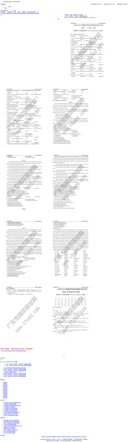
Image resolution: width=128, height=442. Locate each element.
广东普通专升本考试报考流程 (10, 411)
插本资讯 (5, 13)
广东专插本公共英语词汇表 (10, 372)
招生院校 (9, 13)
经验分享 (32, 13)
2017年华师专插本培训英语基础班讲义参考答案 (15, 367)
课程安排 (5, 397)
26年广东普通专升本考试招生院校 (12, 412)
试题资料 (23, 13)
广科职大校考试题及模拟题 (10, 424)
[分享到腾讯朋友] (11, 361)
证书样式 (5, 396)
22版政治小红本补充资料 (9, 427)
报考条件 (5, 383)
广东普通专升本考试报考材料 (10, 409)
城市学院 (24, 11)
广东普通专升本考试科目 (9, 406)
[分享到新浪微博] (4, 361)
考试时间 (5, 393)
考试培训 (37, 13)
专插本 (19, 11)
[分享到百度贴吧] (10, 361)
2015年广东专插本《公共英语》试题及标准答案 (15, 370)
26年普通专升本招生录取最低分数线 (12, 402)
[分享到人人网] (7, 361)
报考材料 (5, 390)
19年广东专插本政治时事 (9, 431)
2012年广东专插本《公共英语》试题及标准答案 (20, 365)
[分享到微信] (8, 361)
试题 (15, 11)
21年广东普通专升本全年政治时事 (12, 423)
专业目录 (14, 13)
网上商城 (28, 13)
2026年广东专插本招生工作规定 (11, 415)
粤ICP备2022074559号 (46, 439)
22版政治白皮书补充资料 (9, 428)
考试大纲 (19, 13)
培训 (10, 6)
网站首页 (44, 436)
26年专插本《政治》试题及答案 (11, 420)
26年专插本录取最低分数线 (10, 404)
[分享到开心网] (13, 361)
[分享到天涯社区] (14, 361)
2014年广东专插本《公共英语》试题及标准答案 (20, 364)
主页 (71, 14)
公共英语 (81, 14)
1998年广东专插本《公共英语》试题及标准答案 (15, 373)
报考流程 (5, 392)
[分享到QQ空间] (2, 361)
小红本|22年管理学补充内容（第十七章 (13, 425)
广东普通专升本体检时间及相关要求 (12, 405)
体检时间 (5, 385)
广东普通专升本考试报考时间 (10, 408)
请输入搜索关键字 (31, 11)
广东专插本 (10, 11)
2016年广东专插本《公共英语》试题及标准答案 (15, 369)
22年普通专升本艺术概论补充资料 (12, 421)
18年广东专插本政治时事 (9, 432)
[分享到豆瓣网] (16, 361)
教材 (5, 8)
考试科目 (5, 386)
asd (38, 11)
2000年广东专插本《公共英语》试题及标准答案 (15, 376)
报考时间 (5, 389)
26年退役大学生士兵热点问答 (10, 413)
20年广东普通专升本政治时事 (10, 430)
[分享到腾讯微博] (5, 361)
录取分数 (5, 394)
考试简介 (5, 382)
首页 (2, 13)
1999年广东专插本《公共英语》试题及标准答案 (15, 374)
